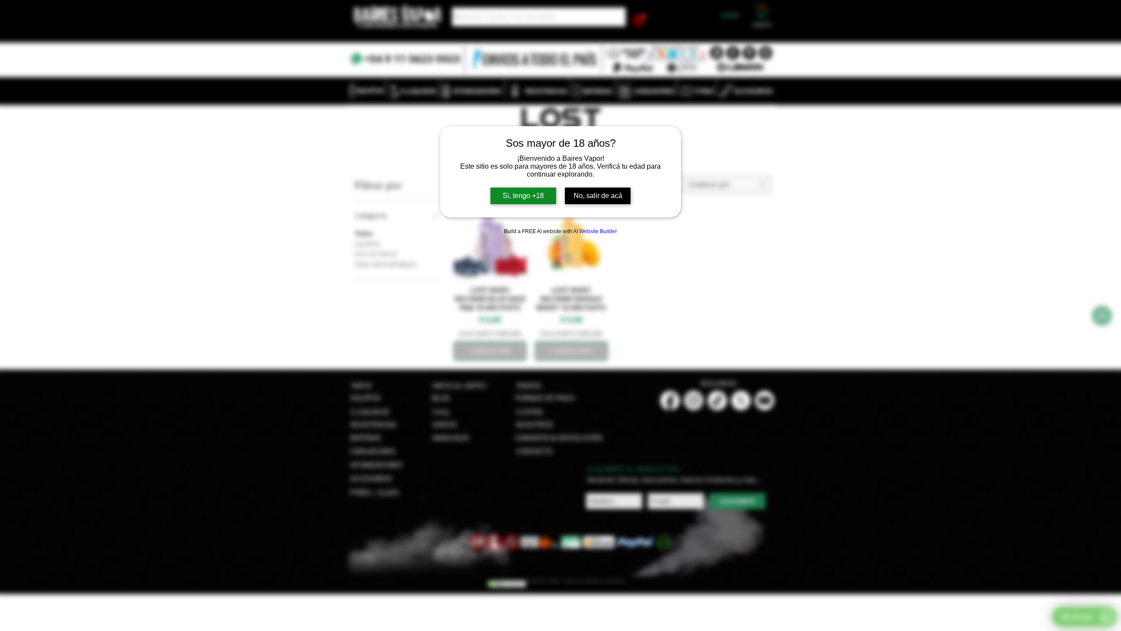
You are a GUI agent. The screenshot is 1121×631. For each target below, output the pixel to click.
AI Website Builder (595, 231)
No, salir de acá (598, 195)
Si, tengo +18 (523, 195)
